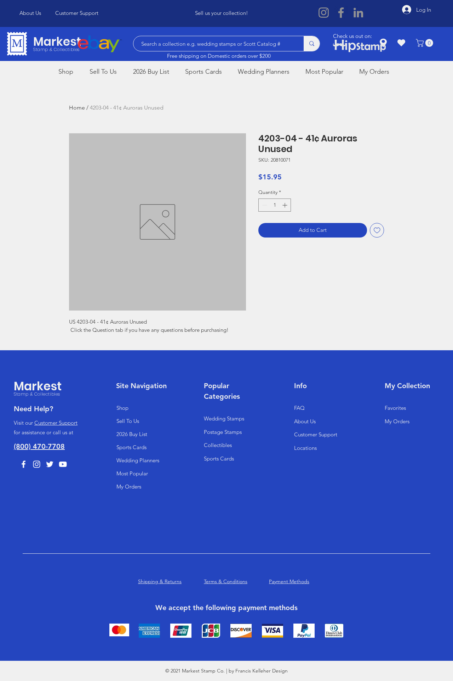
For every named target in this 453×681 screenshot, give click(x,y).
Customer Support (56, 422)
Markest (57, 41)
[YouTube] (63, 464)
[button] (425, 43)
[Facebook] (341, 12)
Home (77, 107)
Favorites (395, 407)
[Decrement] (263, 205)
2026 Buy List (131, 434)
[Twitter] (50, 464)
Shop (122, 407)
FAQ (299, 407)
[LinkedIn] (358, 12)
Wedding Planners (137, 460)
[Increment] (285, 205)
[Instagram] (324, 12)
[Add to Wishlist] (377, 230)
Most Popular (132, 473)
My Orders (128, 486)
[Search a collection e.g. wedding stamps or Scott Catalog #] (312, 43)
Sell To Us (127, 421)
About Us (305, 421)
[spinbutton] (274, 205)
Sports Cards (131, 447)
